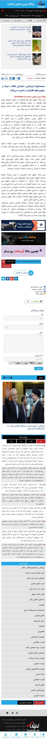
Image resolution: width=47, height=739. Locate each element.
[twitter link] (7, 713)
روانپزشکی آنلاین (37, 690)
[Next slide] (4, 377)
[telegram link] (12, 713)
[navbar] (44, 10)
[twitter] (3, 278)
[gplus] (12, 278)
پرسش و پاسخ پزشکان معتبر (32, 567)
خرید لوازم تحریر (37, 583)
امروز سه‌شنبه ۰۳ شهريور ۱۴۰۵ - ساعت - (28, 11)
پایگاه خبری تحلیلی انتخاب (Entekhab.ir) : (30, 96)
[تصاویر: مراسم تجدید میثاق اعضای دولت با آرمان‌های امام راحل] (23, 402)
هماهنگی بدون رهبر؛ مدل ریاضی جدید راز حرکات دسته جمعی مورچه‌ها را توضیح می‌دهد (19, 43)
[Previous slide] (11, 377)
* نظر (41, 332)
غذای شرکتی (39, 615)
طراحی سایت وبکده (36, 658)
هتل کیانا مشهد (38, 594)
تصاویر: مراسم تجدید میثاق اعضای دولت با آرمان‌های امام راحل (25, 427)
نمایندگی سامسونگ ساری (34, 610)
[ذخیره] (10, 79)
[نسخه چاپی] (2, 78)
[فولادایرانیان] (23, 225)
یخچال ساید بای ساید (35, 578)
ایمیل (41, 323)
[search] (2, 11)
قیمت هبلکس (38, 642)
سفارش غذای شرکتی (36, 652)
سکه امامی (40, 674)
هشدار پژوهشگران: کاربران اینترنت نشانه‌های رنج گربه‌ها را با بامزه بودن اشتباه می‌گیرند (19, 56)
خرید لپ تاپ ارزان (36, 588)
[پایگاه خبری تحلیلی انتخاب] (41, 4)
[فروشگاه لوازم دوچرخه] (23, 238)
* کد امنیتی (39, 355)
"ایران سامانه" (10, 729)
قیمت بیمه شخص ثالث (34, 647)
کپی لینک (6, 265)
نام (42, 314)
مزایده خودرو (39, 663)
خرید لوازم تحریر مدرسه (34, 572)
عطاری (41, 604)
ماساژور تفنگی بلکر (37, 599)
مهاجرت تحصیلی (37, 636)
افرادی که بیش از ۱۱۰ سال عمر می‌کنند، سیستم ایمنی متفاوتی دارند (20, 29)
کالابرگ (41, 626)
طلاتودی (41, 631)
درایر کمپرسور (39, 620)
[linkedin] (16, 278)
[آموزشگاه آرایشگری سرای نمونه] (23, 251)
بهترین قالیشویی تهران (35, 668)
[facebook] (8, 278)
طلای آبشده (39, 684)
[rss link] (17, 713)
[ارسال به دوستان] (6, 78)
